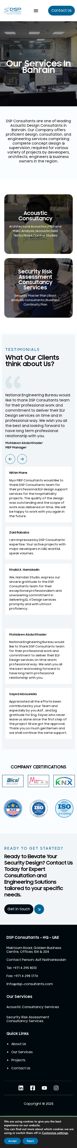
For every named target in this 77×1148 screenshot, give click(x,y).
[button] (35, 10)
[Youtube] (44, 1088)
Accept (12, 1141)
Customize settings (55, 1133)
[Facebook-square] (32, 1088)
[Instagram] (56, 1088)
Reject (30, 1141)
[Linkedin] (21, 1088)
